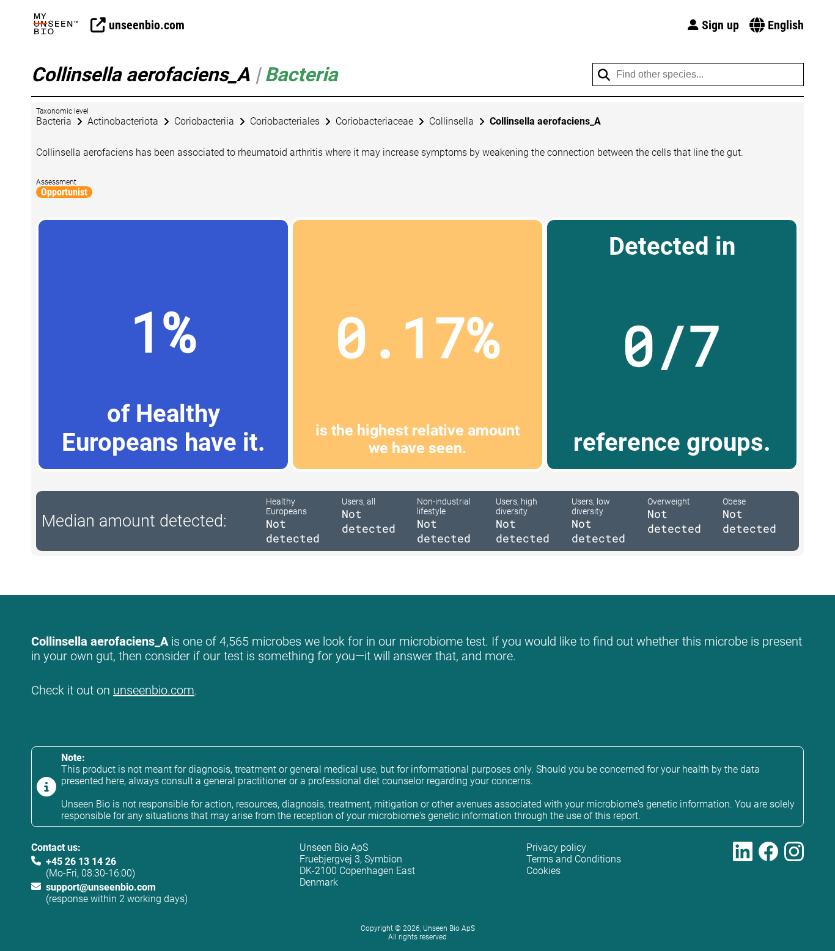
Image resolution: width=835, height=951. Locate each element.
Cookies (543, 870)
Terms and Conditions (573, 859)
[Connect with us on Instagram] (794, 873)
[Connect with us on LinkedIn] (742, 873)
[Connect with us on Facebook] (768, 873)
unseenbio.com (153, 690)
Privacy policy (556, 847)
